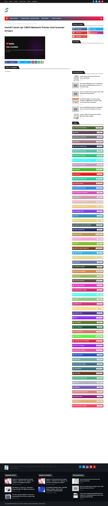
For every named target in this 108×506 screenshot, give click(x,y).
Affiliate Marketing (86, 146)
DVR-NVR (86, 220)
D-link (86, 216)
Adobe (86, 132)
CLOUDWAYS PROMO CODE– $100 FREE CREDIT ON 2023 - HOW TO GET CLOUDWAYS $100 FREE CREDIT (56, 489)
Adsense (86, 141)
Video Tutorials (86, 345)
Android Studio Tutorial (86, 160)
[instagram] (99, 1)
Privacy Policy (22, 1)
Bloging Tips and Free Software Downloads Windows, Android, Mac (29, 503)
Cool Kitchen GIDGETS (86, 202)
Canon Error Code (86, 188)
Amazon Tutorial (86, 155)
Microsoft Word (86, 294)
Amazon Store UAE (86, 151)
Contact (16, 1)
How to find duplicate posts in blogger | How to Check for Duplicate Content (91, 108)
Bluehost (86, 174)
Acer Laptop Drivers (86, 128)
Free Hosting (86, 253)
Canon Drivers (86, 183)
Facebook (86, 239)
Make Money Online (86, 290)
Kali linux (86, 276)
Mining (86, 299)
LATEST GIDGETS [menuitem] (56, 18)
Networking (86, 308)
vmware (86, 387)
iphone (86, 382)
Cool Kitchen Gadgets (86, 206)
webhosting (86, 396)
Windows (86, 359)
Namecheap (86, 304)
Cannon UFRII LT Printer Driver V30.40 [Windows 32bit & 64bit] (90, 115)
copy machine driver (86, 378)
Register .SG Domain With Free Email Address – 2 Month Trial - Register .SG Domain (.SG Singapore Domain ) (23, 480)
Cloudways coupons (86, 192)
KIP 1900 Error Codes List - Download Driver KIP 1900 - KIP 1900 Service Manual (23, 488)
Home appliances (86, 267)
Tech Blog (86, 336)
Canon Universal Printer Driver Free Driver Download (90, 77)
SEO (86, 317)
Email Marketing (86, 229)
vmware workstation (86, 392)
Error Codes (86, 234)
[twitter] (96, 1)
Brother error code (86, 179)
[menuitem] (7, 18)
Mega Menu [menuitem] (45, 18)
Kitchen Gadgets (86, 285)
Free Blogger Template (86, 248)
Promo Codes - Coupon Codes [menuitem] (30, 18)
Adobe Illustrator (86, 137)
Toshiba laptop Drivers (86, 341)
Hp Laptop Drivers (86, 271)
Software (86, 322)
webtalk (86, 401)
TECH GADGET (86, 327)
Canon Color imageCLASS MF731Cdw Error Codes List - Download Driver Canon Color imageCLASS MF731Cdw (91, 495)
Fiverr (86, 243)
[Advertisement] (72, 10)
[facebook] (93, 1)
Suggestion (34, 1)
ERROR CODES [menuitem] (13, 18)
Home (6, 1)
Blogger (86, 169)
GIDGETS (86, 257)
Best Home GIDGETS (86, 165)
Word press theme (86, 364)
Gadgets (86, 262)
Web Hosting (86, 355)
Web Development (86, 350)
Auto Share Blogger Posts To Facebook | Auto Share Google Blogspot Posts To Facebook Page (91, 85)
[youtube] (79, 36)
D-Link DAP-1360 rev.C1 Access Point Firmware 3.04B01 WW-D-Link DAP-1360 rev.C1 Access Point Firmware (90, 100)
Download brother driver (86, 225)
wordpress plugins (86, 406)
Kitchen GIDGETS (86, 280)
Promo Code (86, 313)
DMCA (28, 1)
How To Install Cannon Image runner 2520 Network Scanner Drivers (91, 92)
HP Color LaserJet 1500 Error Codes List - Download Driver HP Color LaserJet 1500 (23, 495)
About (10, 1)
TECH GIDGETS (86, 331)
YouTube (86, 373)
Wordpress (86, 368)
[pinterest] (102, 1)
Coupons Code (86, 211)
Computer (86, 197)
